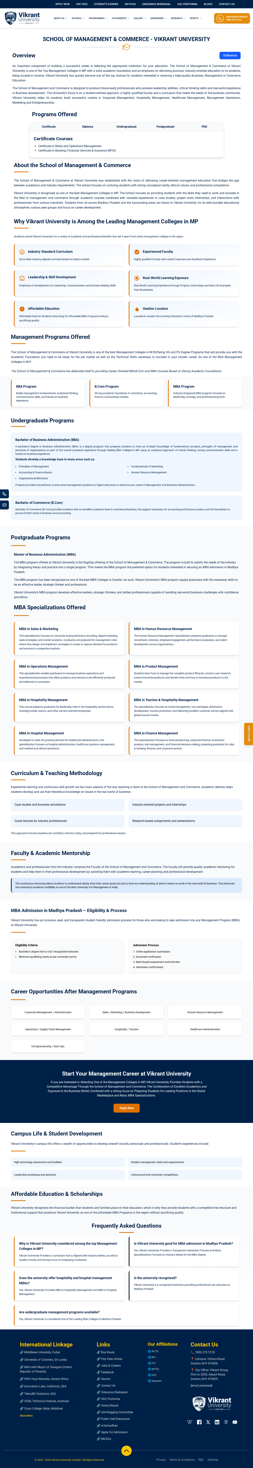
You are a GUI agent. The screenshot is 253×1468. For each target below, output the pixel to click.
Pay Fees (81, 4)
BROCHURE (248, 734)
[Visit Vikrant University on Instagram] (226, 1422)
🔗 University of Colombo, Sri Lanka (43, 1359)
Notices (130, 4)
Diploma (87, 126)
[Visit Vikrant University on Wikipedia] (190, 1422)
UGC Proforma (187, 4)
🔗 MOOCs (104, 1439)
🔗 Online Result (107, 1405)
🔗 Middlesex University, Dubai (40, 1352)
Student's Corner (106, 4)
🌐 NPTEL (153, 1369)
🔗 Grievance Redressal (112, 1392)
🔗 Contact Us (106, 1385)
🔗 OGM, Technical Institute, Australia (44, 1401)
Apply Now (62, 4)
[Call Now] (4, 493)
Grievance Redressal (156, 4)
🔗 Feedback (105, 1372)
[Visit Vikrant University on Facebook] (199, 1422)
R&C (201, 1460)
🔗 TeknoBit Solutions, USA (38, 1393)
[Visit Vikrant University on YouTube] (235, 1422)
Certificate (49, 126)
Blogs (208, 4)
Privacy (161, 1460)
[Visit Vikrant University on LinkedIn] (217, 1422)
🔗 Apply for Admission (112, 1432)
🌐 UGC (152, 1374)
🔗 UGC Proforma (108, 1399)
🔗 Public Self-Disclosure (113, 1419)
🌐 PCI (152, 1363)
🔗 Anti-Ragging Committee (115, 1412)
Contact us (226, 4)
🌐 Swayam (155, 1380)
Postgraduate (165, 126)
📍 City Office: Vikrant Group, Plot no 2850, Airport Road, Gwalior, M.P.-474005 (209, 1374)
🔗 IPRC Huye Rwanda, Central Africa (44, 1379)
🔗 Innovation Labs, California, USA (43, 1386)
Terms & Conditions (182, 1460)
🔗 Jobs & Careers (109, 1365)
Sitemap (212, 1460)
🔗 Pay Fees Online (109, 1359)
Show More (26, 1415)
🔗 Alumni (103, 1379)
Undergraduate (126, 126)
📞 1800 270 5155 (203, 1352)
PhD (204, 126)
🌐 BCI (152, 1357)
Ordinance (230, 55)
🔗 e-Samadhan (107, 1425)
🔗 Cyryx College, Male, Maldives (41, 1408)
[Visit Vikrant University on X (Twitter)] (208, 1422)
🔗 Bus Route (105, 1352)
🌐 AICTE (153, 1351)
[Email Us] (4, 504)
